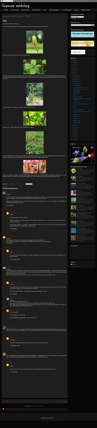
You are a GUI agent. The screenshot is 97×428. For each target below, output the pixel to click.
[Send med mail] (26, 184)
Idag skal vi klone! (77, 96)
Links (44, 9)
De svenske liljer (77, 85)
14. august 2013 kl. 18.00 (13, 353)
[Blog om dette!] (27, 184)
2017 (74, 66)
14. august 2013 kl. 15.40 (14, 327)
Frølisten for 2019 (85, 9)
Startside (6, 9)
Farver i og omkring (81, 183)
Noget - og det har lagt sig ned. (80, 103)
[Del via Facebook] (30, 184)
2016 (74, 68)
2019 (74, 62)
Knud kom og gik (80, 205)
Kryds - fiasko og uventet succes (80, 87)
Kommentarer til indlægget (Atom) (37, 406)
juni (75, 126)
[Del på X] (29, 184)
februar (75, 134)
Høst (74, 105)
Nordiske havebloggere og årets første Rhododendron (84, 213)
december (76, 75)
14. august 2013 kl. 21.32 (20, 282)
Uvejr (74, 107)
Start (34, 401)
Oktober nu (79, 190)
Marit (7, 192)
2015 (74, 70)
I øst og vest (76, 101)
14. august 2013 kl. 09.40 (20, 236)
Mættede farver (76, 114)
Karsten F (11, 212)
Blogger (55, 418)
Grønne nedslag (15, 6)
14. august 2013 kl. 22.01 (21, 298)
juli (74, 124)
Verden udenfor (80, 221)
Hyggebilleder (76, 92)
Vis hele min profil (75, 266)
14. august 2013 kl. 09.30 (14, 192)
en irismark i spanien (10, 236)
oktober (75, 79)
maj (75, 128)
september (76, 81)
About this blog (25, 9)
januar (75, 136)
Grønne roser (80, 176)
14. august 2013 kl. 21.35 (20, 338)
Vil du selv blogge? (66, 9)
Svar (7, 207)
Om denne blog (15, 9)
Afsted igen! (76, 116)
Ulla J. (7, 353)
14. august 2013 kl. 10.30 (18, 267)
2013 (74, 74)
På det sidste (76, 91)
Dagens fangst (76, 122)
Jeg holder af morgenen (78, 109)
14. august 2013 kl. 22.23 (20, 310)
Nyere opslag (6, 401)
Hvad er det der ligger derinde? (80, 89)
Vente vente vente (81, 198)
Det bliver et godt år (81, 228)
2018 (74, 64)
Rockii (74, 94)
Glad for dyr (76, 118)
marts (75, 132)
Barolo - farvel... (77, 120)
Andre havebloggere (54, 9)
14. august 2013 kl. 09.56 (20, 250)
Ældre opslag (63, 401)
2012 (74, 139)
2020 (74, 60)
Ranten (7, 327)
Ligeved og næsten (81, 235)
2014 (74, 72)
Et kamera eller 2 (36, 9)
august (75, 83)
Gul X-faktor (79, 168)
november (76, 77)
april (75, 130)
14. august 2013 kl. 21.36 (20, 364)
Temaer (76, 9)
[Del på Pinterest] (31, 184)
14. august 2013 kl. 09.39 (20, 212)
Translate (81, 18)
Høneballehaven (9, 267)
